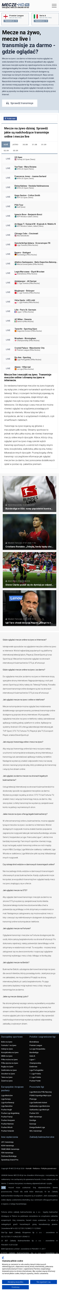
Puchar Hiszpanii (8, 1120)
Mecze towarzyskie (24, 264)
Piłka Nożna (32, 245)
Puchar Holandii (7, 1131)
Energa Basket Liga (37, 1127)
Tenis (32, 159)
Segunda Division (24, 331)
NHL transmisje (36, 1131)
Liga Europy (6, 1099)
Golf (18, 207)
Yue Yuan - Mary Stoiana (25, 167)
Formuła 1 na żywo (8, 1045)
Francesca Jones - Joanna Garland (30, 176)
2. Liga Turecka (23, 283)
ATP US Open (22, 198)
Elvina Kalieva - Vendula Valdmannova (32, 186)
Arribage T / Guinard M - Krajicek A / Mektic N (35, 224)
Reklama (36, 1168)
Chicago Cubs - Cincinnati (26, 233)
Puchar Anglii (6, 1109)
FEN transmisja (7, 1153)
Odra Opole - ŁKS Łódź (25, 300)
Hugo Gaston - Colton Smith (27, 195)
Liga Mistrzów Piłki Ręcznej (41, 1092)
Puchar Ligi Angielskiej (10, 1113)
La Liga (20, 369)
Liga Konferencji (7, 1102)
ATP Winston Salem (24, 217)
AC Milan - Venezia (23, 319)
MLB (19, 236)
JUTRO (15, 144)
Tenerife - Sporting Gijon (26, 329)
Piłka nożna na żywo (9, 1059)
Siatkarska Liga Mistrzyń (39, 1109)
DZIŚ (6, 144)
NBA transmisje (36, 1117)
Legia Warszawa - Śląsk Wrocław (29, 272)
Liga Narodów (6, 1106)
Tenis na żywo (6, 1077)
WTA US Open (22, 169)
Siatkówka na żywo (9, 1070)
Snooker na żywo (8, 1074)
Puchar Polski (35, 1081)
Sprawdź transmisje (21, 103)
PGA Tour (19, 205)
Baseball (25, 236)
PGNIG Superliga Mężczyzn (40, 1095)
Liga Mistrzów (7, 1095)
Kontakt (29, 1168)
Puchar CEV (34, 1113)
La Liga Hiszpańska (37, 1049)
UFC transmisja (7, 1142)
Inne (23, 207)
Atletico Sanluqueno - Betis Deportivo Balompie (36, 262)
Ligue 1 (20, 312)
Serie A (20, 321)
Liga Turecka (22, 245)
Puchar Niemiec (7, 1124)
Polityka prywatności (48, 1168)
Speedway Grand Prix (9, 1160)
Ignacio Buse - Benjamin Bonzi (28, 214)
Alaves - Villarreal (23, 367)
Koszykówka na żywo (10, 1052)
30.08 (25, 144)
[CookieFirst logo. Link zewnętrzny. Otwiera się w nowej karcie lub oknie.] (3, 1258)
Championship (23, 340)
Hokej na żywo (7, 1049)
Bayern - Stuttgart (23, 253)
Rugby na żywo (7, 1066)
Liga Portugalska (23, 360)
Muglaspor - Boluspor (25, 291)
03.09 (15, 150)
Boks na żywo (6, 1042)
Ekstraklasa (21, 274)
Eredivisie (33, 1066)
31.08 (34, 144)
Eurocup (33, 1124)
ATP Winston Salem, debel (27, 226)
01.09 (43, 144)
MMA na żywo (6, 1056)
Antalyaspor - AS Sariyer (26, 281)
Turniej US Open (23, 159)
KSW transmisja (7, 1145)
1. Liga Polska (22, 302)
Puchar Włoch (6, 1127)
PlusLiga (33, 1099)
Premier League (23, 350)
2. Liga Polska (35, 1077)
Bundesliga (21, 255)
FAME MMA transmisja (10, 1149)
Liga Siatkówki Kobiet (38, 1102)
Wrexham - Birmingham (25, 338)
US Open (18, 157)
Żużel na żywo (7, 1081)
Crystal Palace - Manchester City (29, 348)
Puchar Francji (6, 1117)
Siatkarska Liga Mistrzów (40, 1106)
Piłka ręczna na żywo (9, 1063)
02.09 (6, 150)
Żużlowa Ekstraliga (8, 1156)
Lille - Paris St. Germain (25, 310)
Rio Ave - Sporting (23, 357)
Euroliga (33, 1120)
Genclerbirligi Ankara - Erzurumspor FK (32, 243)
